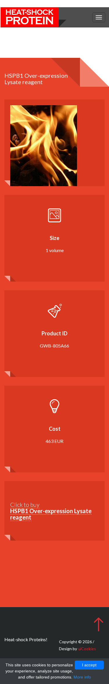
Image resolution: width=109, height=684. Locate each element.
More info (82, 677)
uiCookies (87, 648)
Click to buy (51, 511)
